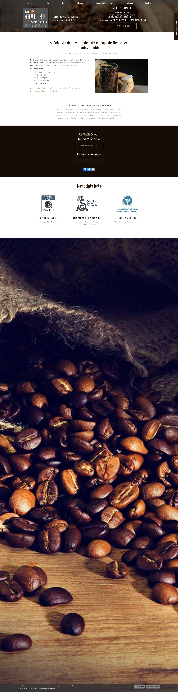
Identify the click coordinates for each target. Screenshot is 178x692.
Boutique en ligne (122, 26)
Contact (148, 3)
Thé (62, 3)
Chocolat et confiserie (105, 3)
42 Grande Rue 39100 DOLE (122, 15)
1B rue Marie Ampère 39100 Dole (122, 20)
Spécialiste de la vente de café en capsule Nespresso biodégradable (98, 53)
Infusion (80, 3)
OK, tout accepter (139, 686)
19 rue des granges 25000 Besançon (122, 17)
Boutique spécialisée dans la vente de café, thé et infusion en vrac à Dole (85, 110)
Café (47, 3)
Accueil (29, 3)
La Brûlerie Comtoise (67, 53)
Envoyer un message (89, 145)
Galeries (129, 3)
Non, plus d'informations (153, 686)
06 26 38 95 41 (124, 8)
